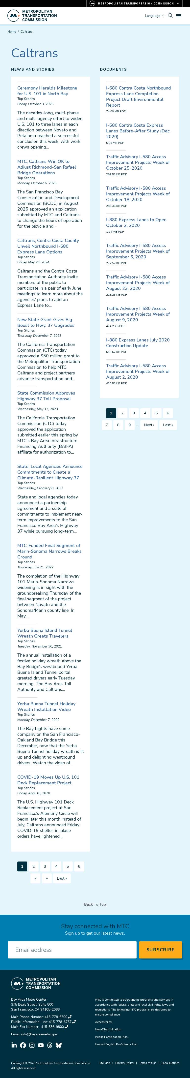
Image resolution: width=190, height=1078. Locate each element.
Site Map (104, 1063)
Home (11, 32)
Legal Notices (170, 1063)
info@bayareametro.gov (39, 1034)
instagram (32, 1045)
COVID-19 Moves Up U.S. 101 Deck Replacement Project (48, 780)
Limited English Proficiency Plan (116, 1044)
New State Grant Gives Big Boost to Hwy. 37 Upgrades (45, 322)
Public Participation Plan (111, 1037)
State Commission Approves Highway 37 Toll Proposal (46, 396)
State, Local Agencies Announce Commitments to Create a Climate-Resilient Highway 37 (50, 472)
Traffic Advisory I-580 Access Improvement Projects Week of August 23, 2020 (138, 282)
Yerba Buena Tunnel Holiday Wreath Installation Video (46, 706)
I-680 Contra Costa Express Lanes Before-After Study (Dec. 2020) (138, 131)
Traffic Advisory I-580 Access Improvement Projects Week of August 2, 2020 (138, 371)
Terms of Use (147, 1063)
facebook (23, 1045)
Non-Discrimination (108, 1029)
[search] (170, 15)
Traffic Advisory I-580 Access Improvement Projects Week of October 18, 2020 (138, 194)
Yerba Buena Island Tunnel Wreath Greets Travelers (44, 633)
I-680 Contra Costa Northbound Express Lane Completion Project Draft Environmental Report (138, 96)
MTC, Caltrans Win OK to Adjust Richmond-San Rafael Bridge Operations (46, 167)
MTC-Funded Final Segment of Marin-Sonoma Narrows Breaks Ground (49, 551)
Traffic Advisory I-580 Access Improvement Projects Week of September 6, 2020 (138, 251)
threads (50, 1045)
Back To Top (95, 904)
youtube (41, 1045)
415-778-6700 (56, 1017)
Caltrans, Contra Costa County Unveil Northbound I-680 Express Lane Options (48, 246)
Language (152, 15)
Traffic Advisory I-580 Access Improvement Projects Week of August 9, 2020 (138, 314)
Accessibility (103, 1022)
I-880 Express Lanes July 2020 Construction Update (138, 343)
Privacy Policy (124, 1063)
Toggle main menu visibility (179, 15)
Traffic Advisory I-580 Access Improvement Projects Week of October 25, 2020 (138, 162)
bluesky (59, 1045)
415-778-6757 (60, 1021)
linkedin (14, 1045)
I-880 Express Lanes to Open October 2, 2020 (136, 222)
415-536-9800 (52, 1026)
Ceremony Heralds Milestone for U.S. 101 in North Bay (47, 91)
